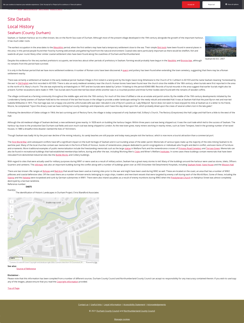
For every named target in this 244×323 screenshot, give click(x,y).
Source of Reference (26, 268)
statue (128, 148)
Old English (23, 83)
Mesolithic (58, 47)
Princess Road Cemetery (189, 148)
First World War (19, 142)
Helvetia (26, 177)
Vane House (208, 164)
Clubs (137, 151)
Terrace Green (213, 148)
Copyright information (67, 281)
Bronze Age (186, 60)
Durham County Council (107, 311)
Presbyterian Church (180, 177)
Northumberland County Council (139, 311)
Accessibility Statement (134, 304)
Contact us (83, 304)
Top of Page (13, 288)
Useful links (96, 304)
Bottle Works (62, 154)
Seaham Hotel (194, 164)
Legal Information (112, 304)
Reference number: (17, 184)
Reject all (211, 4)
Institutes (164, 151)
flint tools (161, 47)
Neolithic (172, 60)
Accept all (191, 4)
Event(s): (12, 190)
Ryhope (46, 171)
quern (125, 70)
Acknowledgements (156, 304)
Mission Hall (228, 164)
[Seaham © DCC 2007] (220, 55)
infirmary (39, 164)
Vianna (11, 177)
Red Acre (58, 171)
